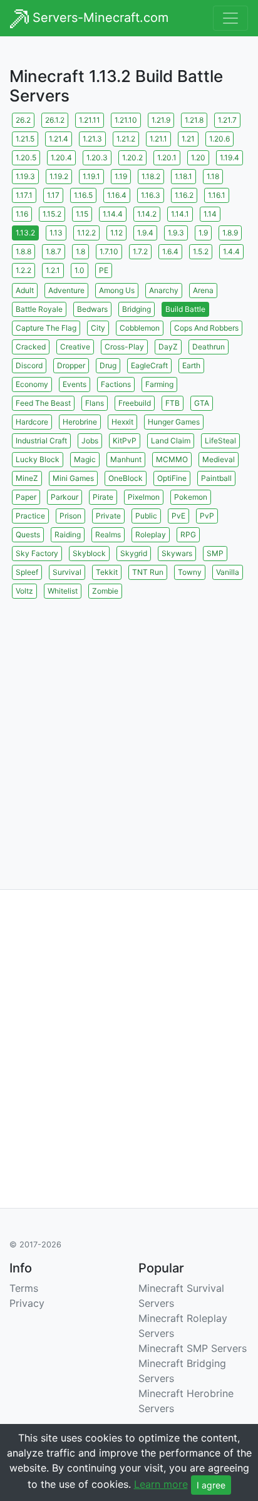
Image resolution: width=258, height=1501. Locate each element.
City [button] (98, 328)
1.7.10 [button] (109, 251)
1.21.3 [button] (92, 138)
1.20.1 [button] (167, 157)
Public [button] (146, 515)
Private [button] (108, 515)
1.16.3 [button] (150, 195)
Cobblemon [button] (140, 328)
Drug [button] (108, 365)
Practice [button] (30, 515)
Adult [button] (25, 290)
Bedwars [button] (92, 309)
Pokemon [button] (190, 497)
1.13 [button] (56, 232)
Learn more (161, 1484)
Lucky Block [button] (37, 459)
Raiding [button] (67, 534)
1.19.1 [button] (91, 176)
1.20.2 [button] (132, 157)
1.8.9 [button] (230, 232)
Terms (23, 1288)
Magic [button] (85, 459)
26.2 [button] (23, 120)
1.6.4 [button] (170, 251)
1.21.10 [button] (126, 120)
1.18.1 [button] (183, 176)
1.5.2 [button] (201, 251)
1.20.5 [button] (26, 157)
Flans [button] (94, 403)
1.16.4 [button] (116, 195)
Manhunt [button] (126, 459)
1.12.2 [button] (86, 232)
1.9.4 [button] (145, 232)
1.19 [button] (121, 176)
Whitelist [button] (63, 591)
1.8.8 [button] (23, 251)
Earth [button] (191, 365)
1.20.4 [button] (61, 157)
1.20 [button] (198, 157)
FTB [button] (172, 403)
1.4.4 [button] (231, 251)
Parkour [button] (64, 497)
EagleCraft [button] (149, 365)
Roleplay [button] (150, 534)
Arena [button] (203, 290)
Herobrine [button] (80, 421)
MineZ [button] (27, 478)
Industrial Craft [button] (41, 440)
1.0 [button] (80, 270)
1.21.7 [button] (227, 120)
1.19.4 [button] (229, 157)
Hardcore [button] (32, 421)
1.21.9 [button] (161, 120)
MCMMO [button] (172, 459)
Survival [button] (67, 572)
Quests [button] (28, 534)
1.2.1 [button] (53, 270)
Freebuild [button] (134, 403)
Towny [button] (190, 572)
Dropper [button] (71, 365)
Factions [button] (116, 384)
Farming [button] (159, 384)
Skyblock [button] (89, 553)
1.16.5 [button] (83, 195)
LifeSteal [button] (220, 440)
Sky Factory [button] (37, 553)
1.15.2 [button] (52, 214)
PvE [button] (178, 515)
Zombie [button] (105, 591)
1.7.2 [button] (140, 251)
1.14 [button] (210, 214)
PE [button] (103, 270)
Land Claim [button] (170, 440)
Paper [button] (26, 497)
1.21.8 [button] (194, 120)
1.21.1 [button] (158, 138)
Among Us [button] (117, 290)
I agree (211, 1485)
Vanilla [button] (227, 572)
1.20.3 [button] (97, 157)
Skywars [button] (177, 553)
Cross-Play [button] (124, 346)
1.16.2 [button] (184, 195)
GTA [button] (201, 403)
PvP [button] (207, 515)
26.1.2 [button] (54, 120)
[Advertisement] (129, 730)
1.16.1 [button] (216, 195)
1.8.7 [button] (53, 251)
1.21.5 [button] (25, 138)
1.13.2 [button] (25, 232)
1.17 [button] (53, 195)
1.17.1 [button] (24, 195)
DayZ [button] (168, 346)
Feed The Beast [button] (43, 403)
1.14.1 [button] (180, 214)
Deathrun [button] (208, 346)
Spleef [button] (27, 572)
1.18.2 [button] (151, 176)
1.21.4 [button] (58, 138)
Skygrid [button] (133, 553)
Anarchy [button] (163, 290)
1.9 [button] (203, 232)
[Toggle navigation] (230, 18)
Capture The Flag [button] (46, 328)
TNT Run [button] (147, 572)
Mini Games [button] (73, 478)
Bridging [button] (136, 309)
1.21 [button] (188, 138)
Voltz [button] (24, 591)
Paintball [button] (216, 478)
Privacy (26, 1303)
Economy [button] (32, 384)
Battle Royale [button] (39, 309)
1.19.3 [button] (25, 176)
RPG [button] (188, 534)
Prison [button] (70, 515)
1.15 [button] (82, 214)
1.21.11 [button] (89, 120)
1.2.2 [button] (23, 270)
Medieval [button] (218, 459)
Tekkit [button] (107, 572)
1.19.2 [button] (58, 176)
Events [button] (74, 384)
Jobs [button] (89, 440)
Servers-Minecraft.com (98, 17)
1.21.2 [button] (125, 138)
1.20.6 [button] (219, 138)
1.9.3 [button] (176, 232)
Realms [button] (108, 534)
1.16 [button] (22, 214)
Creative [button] (75, 346)
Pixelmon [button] (144, 497)
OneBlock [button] (125, 478)
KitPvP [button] (125, 440)
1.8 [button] (80, 251)
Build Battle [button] (185, 309)
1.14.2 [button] (147, 214)
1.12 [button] (116, 232)
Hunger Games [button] (174, 421)
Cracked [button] (31, 346)
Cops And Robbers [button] (206, 328)
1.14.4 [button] (113, 214)
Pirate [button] (103, 497)
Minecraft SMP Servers (192, 1348)
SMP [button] (215, 553)
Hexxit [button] (122, 421)
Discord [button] (29, 365)
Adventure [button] (66, 290)
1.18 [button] (213, 176)
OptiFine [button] (172, 478)
